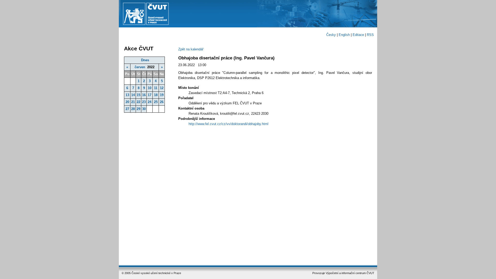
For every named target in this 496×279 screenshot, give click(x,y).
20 (127, 102)
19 (162, 95)
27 (127, 109)
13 (127, 95)
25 (156, 102)
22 (138, 102)
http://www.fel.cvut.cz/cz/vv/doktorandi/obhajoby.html (228, 124)
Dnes (145, 60)
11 (155, 88)
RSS (370, 35)
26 (162, 102)
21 (133, 102)
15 (138, 95)
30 (144, 109)
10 (149, 88)
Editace (358, 35)
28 (133, 109)
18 (156, 95)
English (344, 35)
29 (138, 109)
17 (149, 95)
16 (144, 95)
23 (144, 102)
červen (140, 67)
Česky (331, 35)
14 (133, 95)
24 (149, 102)
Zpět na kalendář (190, 49)
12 (162, 88)
